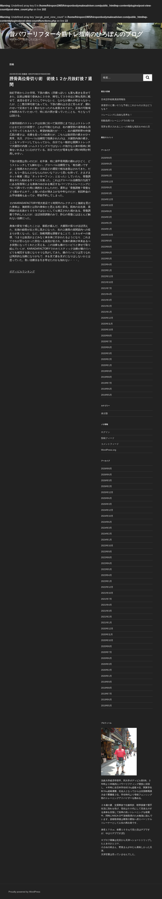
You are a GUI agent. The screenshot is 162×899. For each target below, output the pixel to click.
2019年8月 (106, 377)
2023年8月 (106, 246)
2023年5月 (106, 258)
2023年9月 (106, 240)
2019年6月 (106, 389)
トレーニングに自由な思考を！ (116, 114)
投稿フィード (107, 438)
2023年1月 (106, 270)
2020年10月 (107, 329)
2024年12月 (107, 199)
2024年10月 (107, 205)
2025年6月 (106, 187)
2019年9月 (106, 371)
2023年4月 (106, 264)
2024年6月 (106, 211)
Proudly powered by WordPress (24, 891)
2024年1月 (106, 229)
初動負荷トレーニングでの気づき (117, 120)
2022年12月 (107, 276)
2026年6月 (106, 163)
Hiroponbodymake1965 (39, 74)
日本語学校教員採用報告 (113, 99)
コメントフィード (110, 444)
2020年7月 (106, 341)
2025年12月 (107, 181)
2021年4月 (106, 294)
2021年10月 (107, 282)
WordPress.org (108, 450)
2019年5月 (106, 395)
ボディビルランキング (22, 271)
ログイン (105, 432)
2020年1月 (106, 365)
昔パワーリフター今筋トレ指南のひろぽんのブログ (76, 34)
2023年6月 (106, 252)
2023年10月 (107, 235)
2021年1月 (106, 312)
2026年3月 (106, 169)
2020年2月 (106, 359)
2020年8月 (106, 335)
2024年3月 (106, 217)
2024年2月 (106, 223)
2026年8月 (106, 158)
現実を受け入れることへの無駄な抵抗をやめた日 (125, 126)
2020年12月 (107, 318)
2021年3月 (106, 300)
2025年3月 (106, 193)
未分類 (104, 413)
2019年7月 (106, 383)
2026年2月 (106, 175)
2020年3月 (106, 353)
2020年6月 (106, 347)
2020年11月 (107, 323)
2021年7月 (106, 288)
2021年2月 (106, 306)
